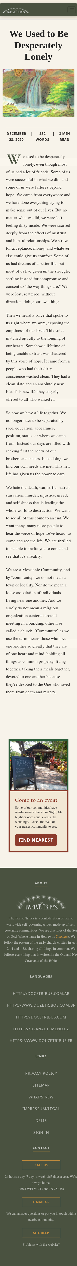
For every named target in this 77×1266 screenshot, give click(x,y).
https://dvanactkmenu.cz (41, 1028)
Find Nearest (36, 840)
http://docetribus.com (41, 1017)
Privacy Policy (41, 1073)
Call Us (41, 1165)
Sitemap (41, 1085)
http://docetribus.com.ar (41, 993)
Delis (41, 1120)
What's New (41, 1097)
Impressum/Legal (41, 1108)
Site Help (41, 1233)
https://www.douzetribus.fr (41, 1040)
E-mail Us (41, 1202)
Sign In (41, 1132)
